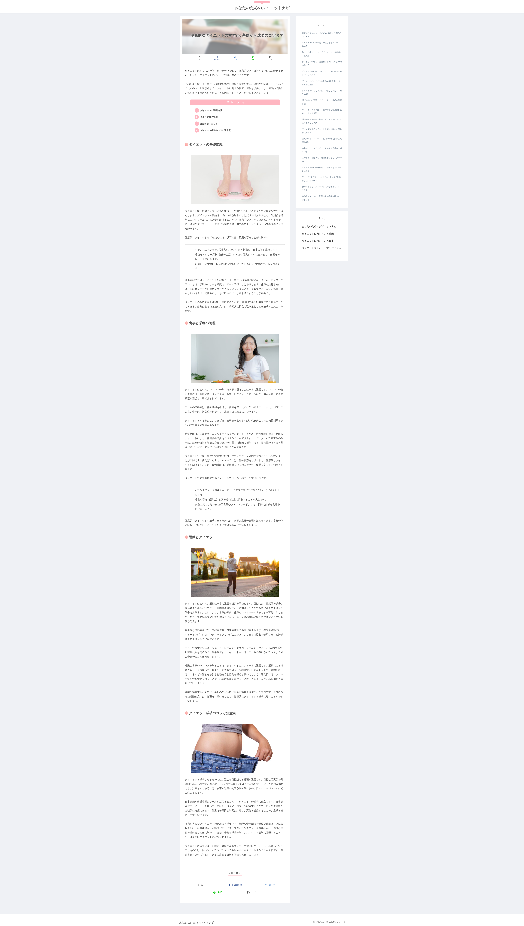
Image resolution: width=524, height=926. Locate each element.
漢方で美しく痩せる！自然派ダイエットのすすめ (322, 159)
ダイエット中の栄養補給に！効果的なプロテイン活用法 (322, 169)
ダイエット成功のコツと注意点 (215, 130)
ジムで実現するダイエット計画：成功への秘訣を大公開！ (322, 131)
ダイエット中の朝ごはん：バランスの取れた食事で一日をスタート (322, 73)
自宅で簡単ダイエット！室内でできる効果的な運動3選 (322, 140)
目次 (233, 102)
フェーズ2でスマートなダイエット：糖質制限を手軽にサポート (321, 179)
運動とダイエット (209, 123)
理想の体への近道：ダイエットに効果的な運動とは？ (322, 102)
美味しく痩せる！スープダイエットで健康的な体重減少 (322, 54)
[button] (270, 58)
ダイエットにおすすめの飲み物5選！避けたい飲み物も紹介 (321, 83)
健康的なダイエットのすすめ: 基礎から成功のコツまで (321, 35)
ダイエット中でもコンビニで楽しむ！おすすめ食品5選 (322, 92)
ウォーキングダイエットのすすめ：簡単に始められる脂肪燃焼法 (322, 111)
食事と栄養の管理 (209, 117)
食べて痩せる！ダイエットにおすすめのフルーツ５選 (322, 188)
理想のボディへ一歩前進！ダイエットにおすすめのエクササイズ (322, 121)
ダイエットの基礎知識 (211, 110)
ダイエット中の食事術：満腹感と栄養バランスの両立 (322, 44)
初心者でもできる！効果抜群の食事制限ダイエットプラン (322, 198)
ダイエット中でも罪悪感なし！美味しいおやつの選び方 (322, 63)
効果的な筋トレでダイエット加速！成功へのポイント (322, 150)
